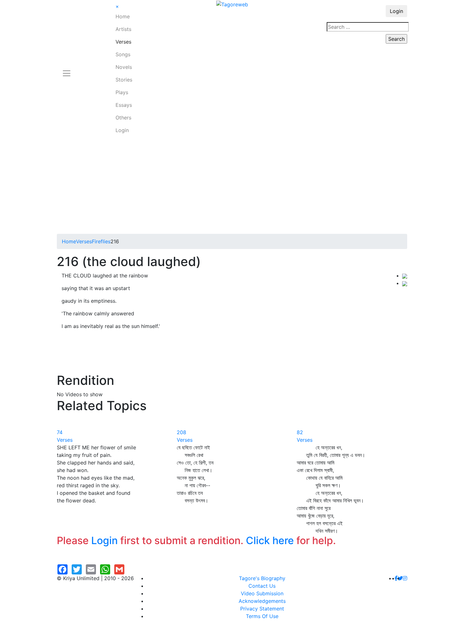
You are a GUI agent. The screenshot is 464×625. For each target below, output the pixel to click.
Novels (124, 67)
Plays (122, 92)
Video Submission (262, 593)
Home (123, 16)
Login (122, 130)
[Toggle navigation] (66, 69)
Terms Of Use (262, 616)
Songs (123, 54)
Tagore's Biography (262, 578)
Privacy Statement (262, 608)
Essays (124, 105)
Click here (270, 540)
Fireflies (101, 241)
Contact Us (262, 586)
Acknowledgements (262, 601)
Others (123, 117)
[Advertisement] (232, 186)
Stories (124, 79)
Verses (123, 42)
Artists (123, 29)
